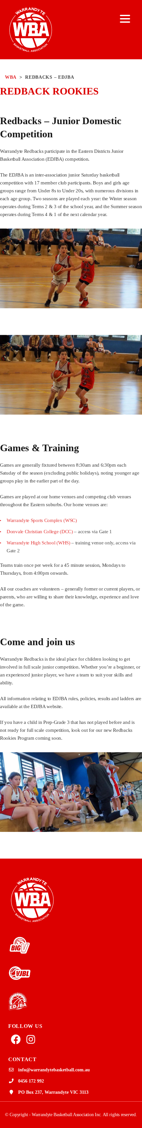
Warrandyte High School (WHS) (38, 542)
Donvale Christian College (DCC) (40, 531)
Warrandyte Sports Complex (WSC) (42, 520)
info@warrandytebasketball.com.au (54, 1069)
